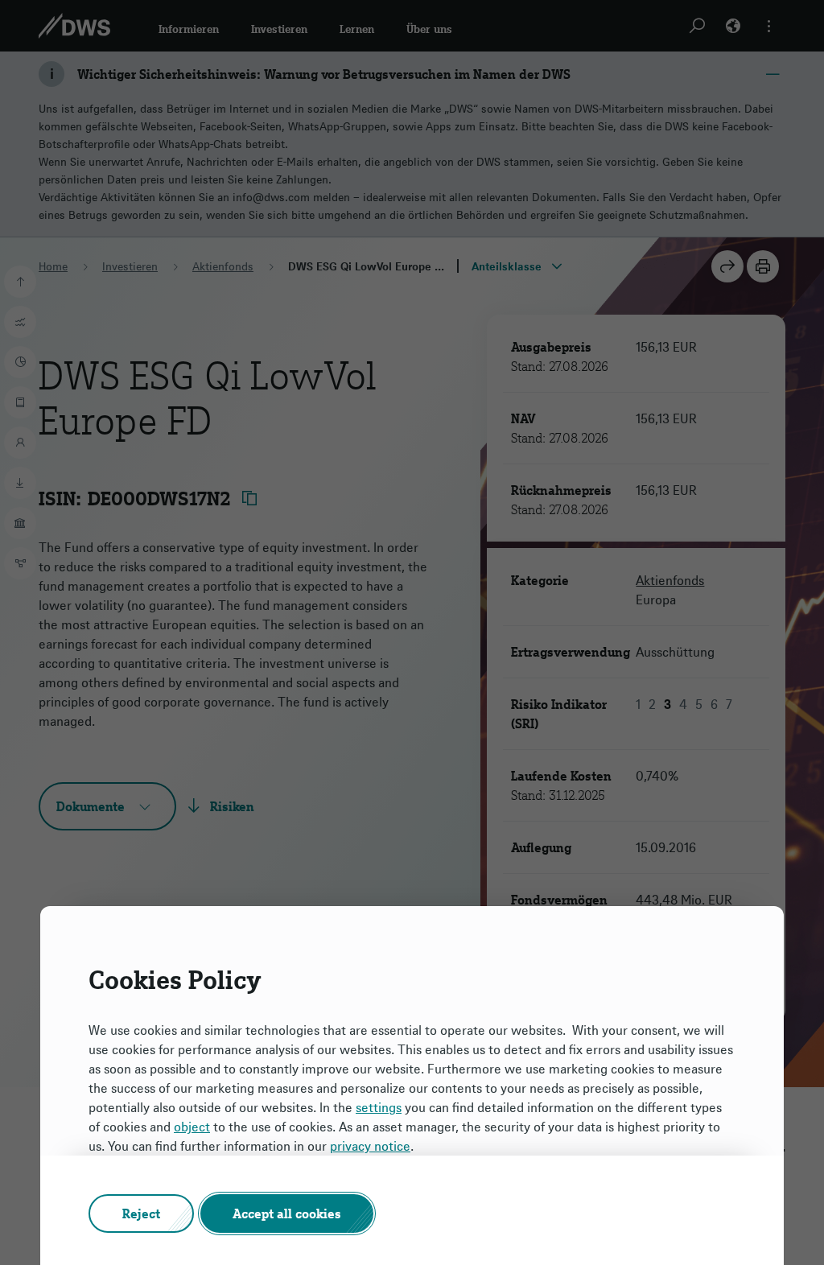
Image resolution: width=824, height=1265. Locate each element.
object (192, 1126)
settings (379, 1107)
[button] (141, 1213)
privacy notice (370, 1146)
